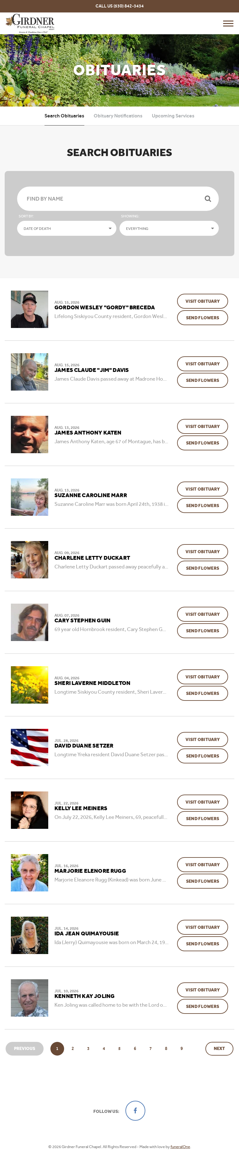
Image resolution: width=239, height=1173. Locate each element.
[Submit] (208, 199)
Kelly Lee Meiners (80, 808)
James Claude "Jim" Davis (91, 370)
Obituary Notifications (118, 116)
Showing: (130, 216)
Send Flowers (207, 318)
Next (219, 1048)
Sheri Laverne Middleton (92, 683)
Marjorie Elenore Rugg (90, 871)
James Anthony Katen (87, 433)
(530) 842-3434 (129, 6)
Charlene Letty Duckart (92, 558)
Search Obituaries (64, 116)
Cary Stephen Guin (82, 621)
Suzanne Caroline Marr (90, 495)
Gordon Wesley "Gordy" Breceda (104, 308)
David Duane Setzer (83, 746)
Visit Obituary (206, 301)
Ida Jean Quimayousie (86, 934)
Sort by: (26, 216)
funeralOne (180, 1146)
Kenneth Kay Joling (84, 996)
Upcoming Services (173, 116)
